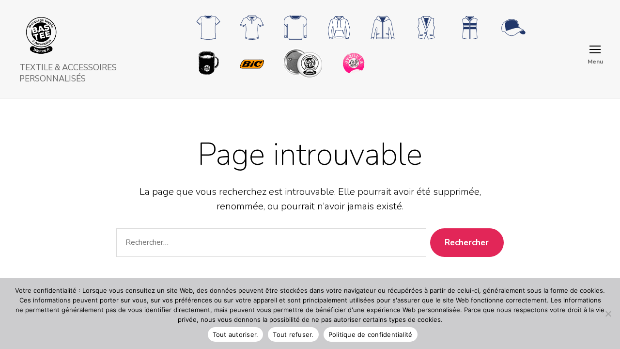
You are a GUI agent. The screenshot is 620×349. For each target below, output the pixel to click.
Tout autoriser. (236, 334)
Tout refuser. (293, 334)
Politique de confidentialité (370, 334)
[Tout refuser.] (608, 313)
